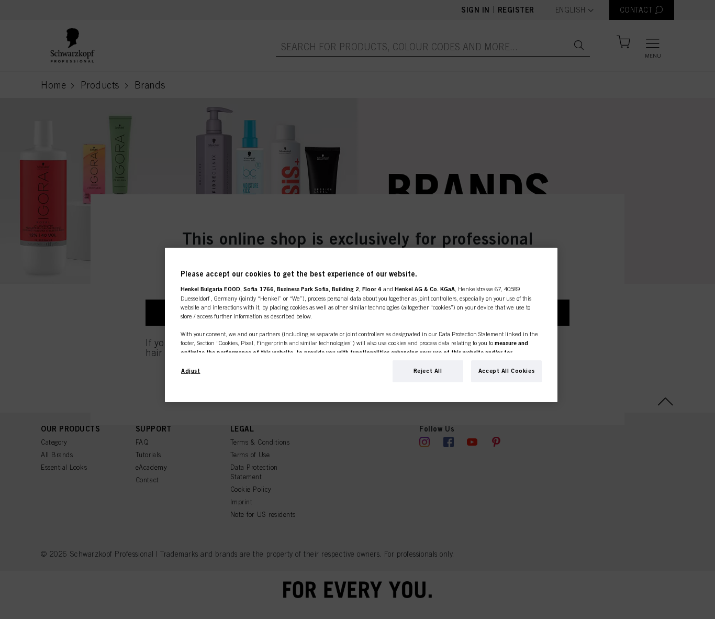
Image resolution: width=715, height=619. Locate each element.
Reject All (428, 370)
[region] (361, 325)
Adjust (190, 370)
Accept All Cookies (506, 370)
